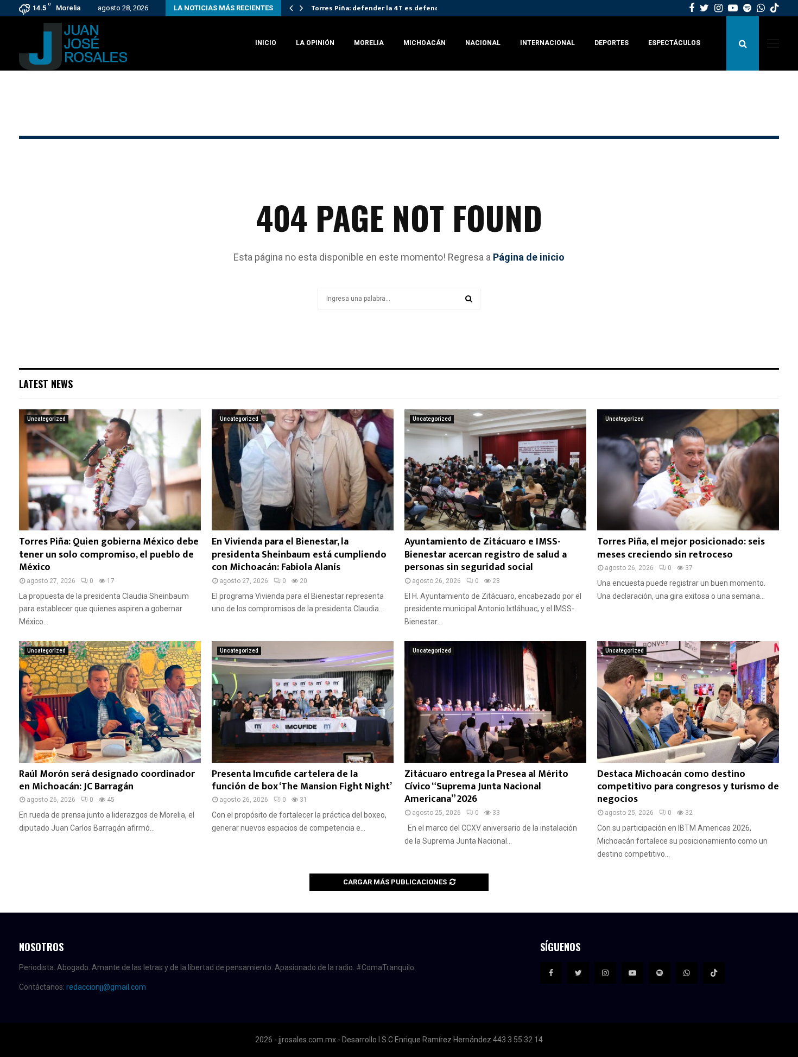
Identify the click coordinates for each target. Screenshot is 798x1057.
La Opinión (315, 43)
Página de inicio (529, 257)
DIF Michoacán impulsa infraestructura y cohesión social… (410, 8)
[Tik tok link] (774, 8)
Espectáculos (674, 43)
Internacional (547, 43)
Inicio (265, 43)
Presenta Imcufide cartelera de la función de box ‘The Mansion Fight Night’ (302, 780)
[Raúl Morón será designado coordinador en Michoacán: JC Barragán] (110, 701)
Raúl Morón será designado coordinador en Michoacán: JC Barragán (107, 780)
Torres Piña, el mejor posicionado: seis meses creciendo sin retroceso (681, 548)
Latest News (46, 384)
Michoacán (424, 43)
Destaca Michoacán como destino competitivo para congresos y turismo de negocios (688, 787)
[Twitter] (578, 973)
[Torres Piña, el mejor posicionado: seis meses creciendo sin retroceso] (688, 469)
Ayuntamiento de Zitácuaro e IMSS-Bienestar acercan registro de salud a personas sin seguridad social (485, 554)
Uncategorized (46, 419)
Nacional (483, 43)
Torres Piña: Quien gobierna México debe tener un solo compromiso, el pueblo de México (109, 554)
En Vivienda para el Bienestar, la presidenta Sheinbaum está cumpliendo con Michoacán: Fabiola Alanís (299, 554)
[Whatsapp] (687, 973)
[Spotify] (659, 973)
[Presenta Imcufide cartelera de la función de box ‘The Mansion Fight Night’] (303, 701)
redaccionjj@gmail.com (106, 987)
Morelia (369, 43)
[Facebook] (551, 973)
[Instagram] (605, 973)
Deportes (611, 43)
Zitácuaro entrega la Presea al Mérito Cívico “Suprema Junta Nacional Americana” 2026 (486, 787)
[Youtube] (632, 973)
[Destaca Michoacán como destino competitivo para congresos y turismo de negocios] (688, 701)
